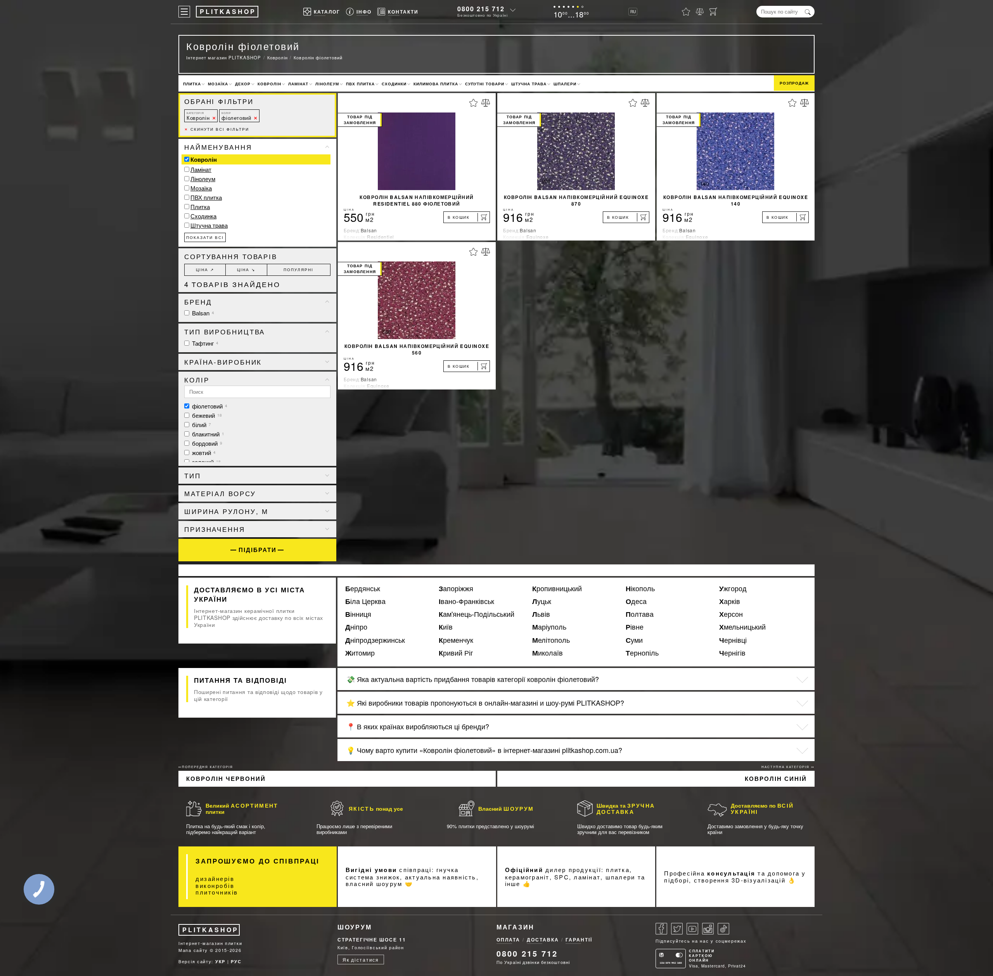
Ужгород (733, 588)
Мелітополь (551, 640)
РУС (236, 961)
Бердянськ (362, 588)
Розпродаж (794, 83)
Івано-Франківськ (466, 601)
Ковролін (269, 84)
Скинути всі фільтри (216, 129)
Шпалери (565, 84)
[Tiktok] (723, 928)
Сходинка (203, 216)
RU (633, 11)
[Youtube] (692, 928)
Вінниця (358, 614)
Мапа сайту (193, 950)
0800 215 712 (481, 8)
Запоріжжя (456, 588)
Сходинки (394, 84)
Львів (541, 614)
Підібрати (258, 550)
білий (200, 425)
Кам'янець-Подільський (476, 614)
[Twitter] (677, 928)
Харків (729, 601)
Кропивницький (557, 588)
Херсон (731, 614)
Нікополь (640, 588)
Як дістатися (361, 959)
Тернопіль (642, 653)
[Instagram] (708, 928)
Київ (446, 627)
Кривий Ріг (456, 653)
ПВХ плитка (360, 84)
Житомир (360, 653)
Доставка (543, 939)
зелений (205, 462)
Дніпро (356, 627)
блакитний (207, 434)
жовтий (203, 452)
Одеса (636, 601)
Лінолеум (327, 84)
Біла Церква (365, 601)
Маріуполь (549, 627)
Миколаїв (547, 653)
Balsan (202, 313)
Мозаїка (218, 84)
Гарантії (579, 939)
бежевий (206, 415)
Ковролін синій (776, 778)
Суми (634, 640)
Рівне (635, 627)
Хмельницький (742, 627)
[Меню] (184, 11)
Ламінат (298, 84)
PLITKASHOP (210, 929)
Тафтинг (204, 343)
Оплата (508, 939)
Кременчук (456, 640)
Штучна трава (529, 84)
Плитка (192, 84)
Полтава (640, 614)
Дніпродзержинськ (375, 640)
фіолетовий (236, 116)
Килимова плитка (435, 84)
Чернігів (732, 653)
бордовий (206, 443)
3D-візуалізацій (758, 880)
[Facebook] (661, 928)
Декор (243, 84)
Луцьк (541, 601)
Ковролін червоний (226, 778)
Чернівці (733, 640)
